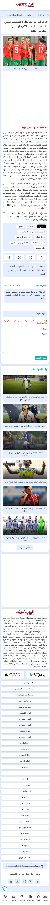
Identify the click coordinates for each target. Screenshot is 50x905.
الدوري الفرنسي (25, 737)
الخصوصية (13, 874)
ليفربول (25, 779)
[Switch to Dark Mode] (4, 889)
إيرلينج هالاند (25, 845)
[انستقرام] (24, 881)
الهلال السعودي (25, 755)
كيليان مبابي (25, 839)
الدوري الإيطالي (25, 725)
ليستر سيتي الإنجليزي (23, 237)
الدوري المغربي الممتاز (25, 682)
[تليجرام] (10, 881)
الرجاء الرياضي (25, 743)
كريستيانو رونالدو (25, 827)
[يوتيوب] (17, 881)
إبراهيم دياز (30, 226)
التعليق (44, 334)
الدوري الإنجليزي (25, 713)
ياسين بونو (25, 815)
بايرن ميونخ (25, 797)
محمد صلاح (25, 833)
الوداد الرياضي (25, 749)
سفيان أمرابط (40, 237)
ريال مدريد (25, 773)
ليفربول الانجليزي (38, 242)
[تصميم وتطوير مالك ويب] (42, 866)
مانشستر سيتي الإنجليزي (19, 242)
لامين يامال (25, 851)
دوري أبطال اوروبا (25, 700)
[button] (41, 257)
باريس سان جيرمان (25, 791)
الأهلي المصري (25, 761)
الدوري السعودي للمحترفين (25, 688)
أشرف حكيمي (25, 803)
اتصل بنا (21, 874)
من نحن (38, 874)
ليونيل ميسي (25, 821)
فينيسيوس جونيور (25, 857)
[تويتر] (30, 881)
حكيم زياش (25, 809)
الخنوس (20, 226)
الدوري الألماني (25, 731)
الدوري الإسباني (25, 719)
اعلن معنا (29, 874)
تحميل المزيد (25, 547)
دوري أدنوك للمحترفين (25, 694)
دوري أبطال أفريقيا (25, 706)
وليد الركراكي (40, 248)
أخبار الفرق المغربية (38, 15)
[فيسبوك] (37, 881)
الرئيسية (46, 15)
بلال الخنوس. (23, 231)
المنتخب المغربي (38, 231)
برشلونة (25, 767)
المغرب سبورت (11, 866)
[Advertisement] (25, 98)
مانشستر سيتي (25, 785)
